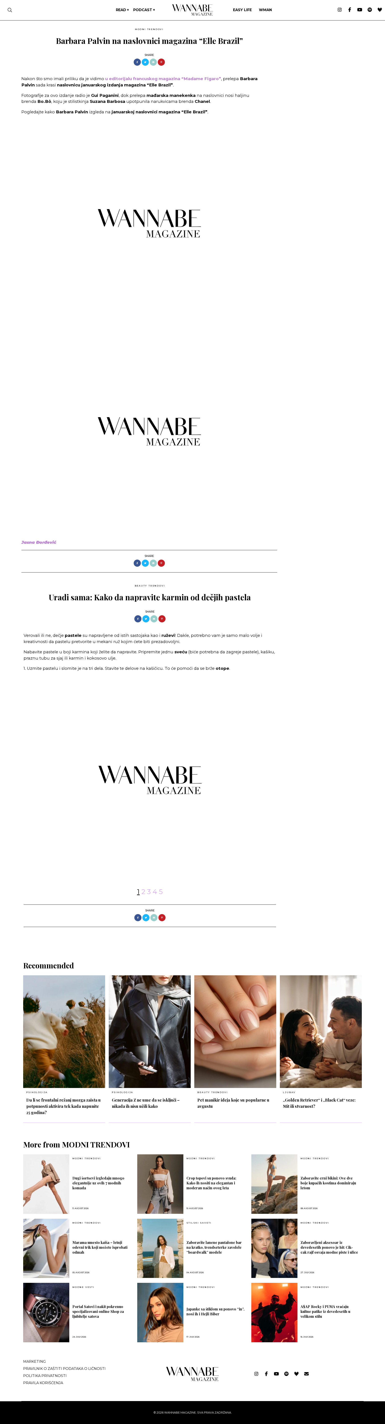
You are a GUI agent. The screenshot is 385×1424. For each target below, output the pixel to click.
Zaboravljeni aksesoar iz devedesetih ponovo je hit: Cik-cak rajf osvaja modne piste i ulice (329, 1247)
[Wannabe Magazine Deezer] (380, 10)
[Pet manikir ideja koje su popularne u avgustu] (235, 1031)
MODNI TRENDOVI (149, 29)
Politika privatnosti (45, 1376)
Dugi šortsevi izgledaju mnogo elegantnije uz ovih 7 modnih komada (98, 1183)
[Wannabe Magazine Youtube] (359, 10)
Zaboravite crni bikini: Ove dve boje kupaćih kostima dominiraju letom (328, 1183)
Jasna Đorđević (38, 542)
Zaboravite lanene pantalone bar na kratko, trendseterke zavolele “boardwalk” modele (214, 1247)
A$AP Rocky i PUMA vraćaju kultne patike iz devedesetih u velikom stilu (325, 1311)
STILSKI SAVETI (198, 1223)
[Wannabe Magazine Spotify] (370, 10)
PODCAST (142, 10)
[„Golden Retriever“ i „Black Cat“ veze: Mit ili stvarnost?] (321, 1031)
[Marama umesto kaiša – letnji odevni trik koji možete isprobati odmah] (46, 1248)
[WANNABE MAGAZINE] (192, 1380)
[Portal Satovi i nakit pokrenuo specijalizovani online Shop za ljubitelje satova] (46, 1312)
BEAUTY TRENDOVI (150, 586)
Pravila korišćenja (43, 1383)
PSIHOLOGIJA (37, 1092)
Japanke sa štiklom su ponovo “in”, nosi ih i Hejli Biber (215, 1311)
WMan (265, 10)
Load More (192, 938)
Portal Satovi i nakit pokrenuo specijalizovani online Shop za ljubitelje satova (98, 1311)
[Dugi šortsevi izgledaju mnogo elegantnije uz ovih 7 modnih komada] (46, 1184)
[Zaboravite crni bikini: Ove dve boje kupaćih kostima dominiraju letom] (274, 1184)
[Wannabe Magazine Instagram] (339, 10)
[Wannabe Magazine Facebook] (349, 10)
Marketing (34, 1361)
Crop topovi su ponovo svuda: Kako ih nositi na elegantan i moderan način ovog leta (211, 1183)
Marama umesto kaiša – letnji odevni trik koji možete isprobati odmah (99, 1247)
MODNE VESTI (83, 1287)
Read (121, 10)
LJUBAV (289, 1092)
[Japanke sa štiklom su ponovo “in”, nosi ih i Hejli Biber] (160, 1312)
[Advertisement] (314, 57)
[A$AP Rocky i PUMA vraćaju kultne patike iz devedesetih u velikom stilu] (274, 1312)
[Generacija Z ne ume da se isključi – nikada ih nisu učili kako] (150, 1031)
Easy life (242, 10)
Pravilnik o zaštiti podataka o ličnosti (64, 1369)
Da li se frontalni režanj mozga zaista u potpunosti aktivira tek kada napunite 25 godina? (63, 1106)
